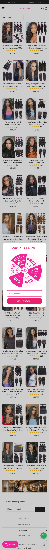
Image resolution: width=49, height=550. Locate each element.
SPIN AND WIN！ (24, 301)
